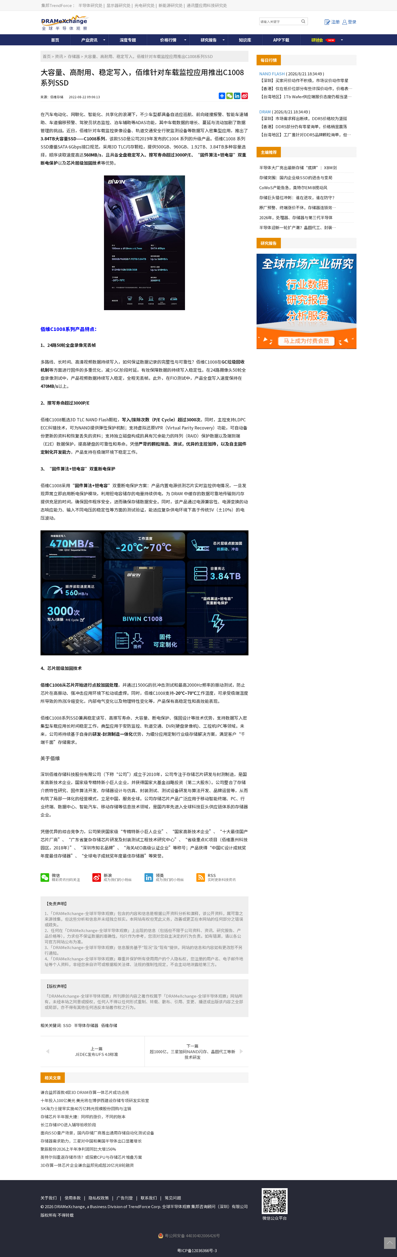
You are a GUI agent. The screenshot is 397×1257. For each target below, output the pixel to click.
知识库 (245, 40)
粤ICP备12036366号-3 (197, 1250)
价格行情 (168, 40)
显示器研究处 (118, 5)
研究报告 (209, 40)
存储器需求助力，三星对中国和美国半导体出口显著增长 (91, 1141)
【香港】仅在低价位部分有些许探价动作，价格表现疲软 (306, 88)
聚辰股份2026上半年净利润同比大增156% (78, 1149)
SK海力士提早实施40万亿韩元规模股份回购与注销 (86, 1108)
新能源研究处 (171, 5)
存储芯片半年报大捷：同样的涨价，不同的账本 (83, 1116)
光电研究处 (144, 5)
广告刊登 (125, 1198)
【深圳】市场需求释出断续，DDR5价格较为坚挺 (303, 118)
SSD (67, 1025)
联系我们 (149, 1198)
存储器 (74, 56)
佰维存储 (109, 1025)
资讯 (59, 56)
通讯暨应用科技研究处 (207, 5)
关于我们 (49, 1198)
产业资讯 (89, 40)
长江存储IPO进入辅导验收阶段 (68, 1124)
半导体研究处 (90, 5)
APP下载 (281, 40)
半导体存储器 (86, 1025)
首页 (55, 40)
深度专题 (128, 40)
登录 (352, 21)
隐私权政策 (99, 1198)
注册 (335, 21)
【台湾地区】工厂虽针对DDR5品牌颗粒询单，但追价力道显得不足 (306, 134)
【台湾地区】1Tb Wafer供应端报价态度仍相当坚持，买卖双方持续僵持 (306, 96)
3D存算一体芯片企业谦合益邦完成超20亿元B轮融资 (87, 1165)
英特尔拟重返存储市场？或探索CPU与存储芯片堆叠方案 (91, 1157)
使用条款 (73, 1198)
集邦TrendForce (56, 5)
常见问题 (173, 1198)
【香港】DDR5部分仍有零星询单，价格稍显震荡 (303, 126)
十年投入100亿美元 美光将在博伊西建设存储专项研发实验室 (95, 1100)
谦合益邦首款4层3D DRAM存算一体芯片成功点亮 (85, 1092)
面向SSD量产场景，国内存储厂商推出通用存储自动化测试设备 (97, 1133)
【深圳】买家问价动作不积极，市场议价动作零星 (303, 80)
